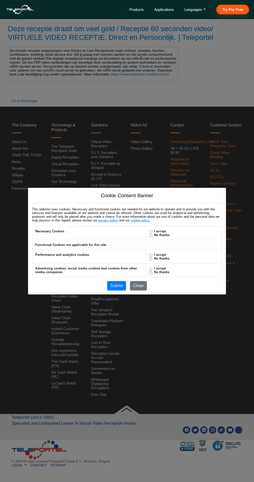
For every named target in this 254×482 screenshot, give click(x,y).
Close (138, 286)
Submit (116, 286)
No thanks (161, 235)
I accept (160, 231)
